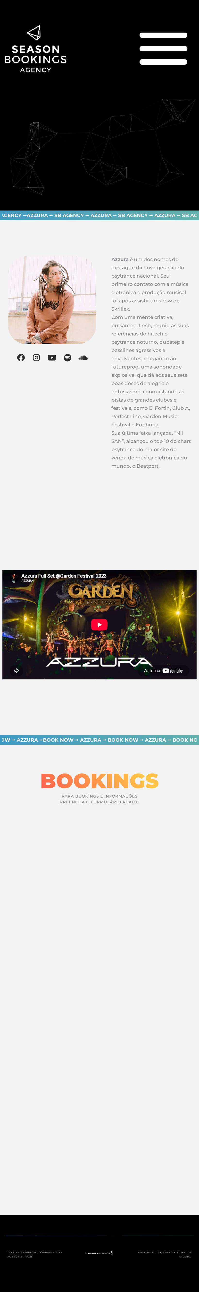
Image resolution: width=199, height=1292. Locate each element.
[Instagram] (36, 357)
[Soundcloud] (83, 357)
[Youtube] (52, 357)
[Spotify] (67, 357)
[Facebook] (21, 357)
